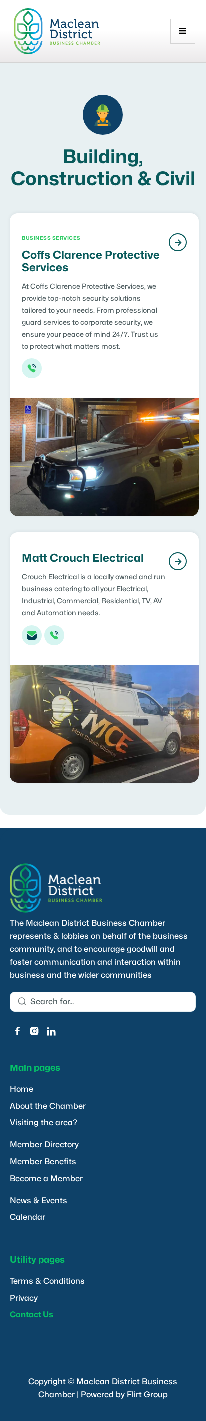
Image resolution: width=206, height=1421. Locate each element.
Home (22, 1089)
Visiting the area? (44, 1123)
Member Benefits (43, 1162)
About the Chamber (48, 1106)
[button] (183, 31)
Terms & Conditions (47, 1281)
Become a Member (46, 1179)
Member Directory (44, 1145)
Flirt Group (147, 1395)
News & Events (39, 1201)
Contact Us (32, 1315)
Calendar (28, 1217)
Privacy (24, 1298)
